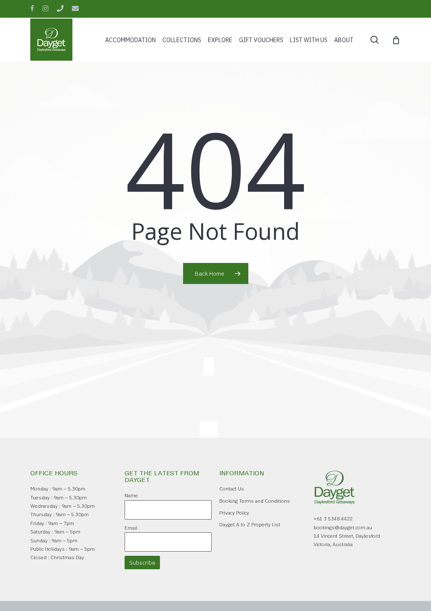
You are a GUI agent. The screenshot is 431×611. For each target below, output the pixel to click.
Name (131, 495)
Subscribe (142, 562)
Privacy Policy (234, 512)
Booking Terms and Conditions (254, 501)
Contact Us (231, 488)
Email (131, 528)
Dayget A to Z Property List (249, 524)
